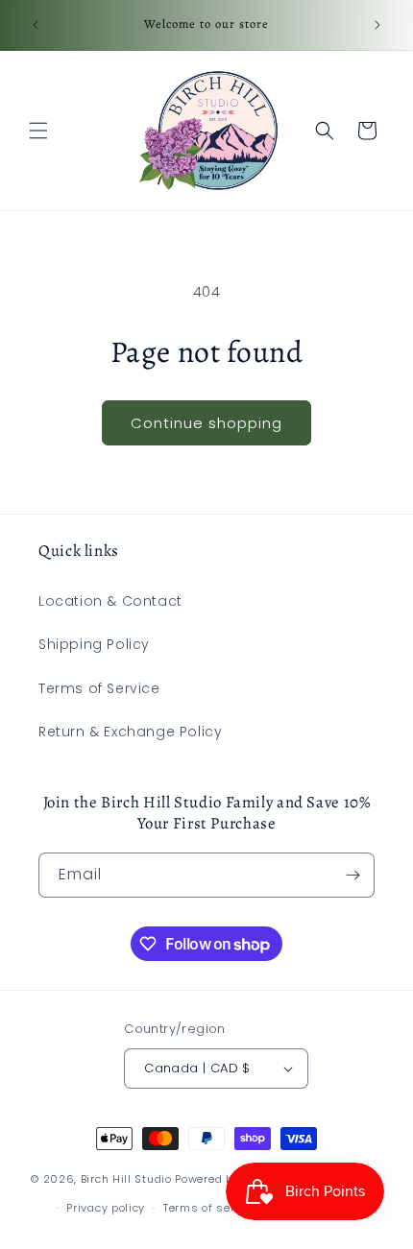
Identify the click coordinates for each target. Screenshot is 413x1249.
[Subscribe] (352, 875)
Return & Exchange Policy (130, 731)
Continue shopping (206, 423)
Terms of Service (99, 688)
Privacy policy (105, 1207)
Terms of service (210, 1207)
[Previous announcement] (35, 25)
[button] (38, 130)
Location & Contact (110, 601)
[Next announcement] (377, 25)
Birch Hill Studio (126, 1178)
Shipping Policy (94, 644)
